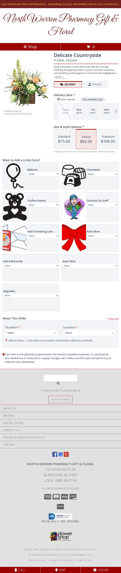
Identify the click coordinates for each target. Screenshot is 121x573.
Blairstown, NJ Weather (43, 554)
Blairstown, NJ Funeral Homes (43, 549)
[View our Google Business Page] (60, 456)
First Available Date (93, 99)
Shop (32, 46)
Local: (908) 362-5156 (60, 480)
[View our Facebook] (54, 456)
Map (62, 570)
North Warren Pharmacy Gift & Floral (60, 25)
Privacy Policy (38, 560)
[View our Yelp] (66, 456)
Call (21, 570)
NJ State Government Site (76, 554)
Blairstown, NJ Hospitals (81, 549)
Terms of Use (84, 560)
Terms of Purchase (61, 560)
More (58, 76)
